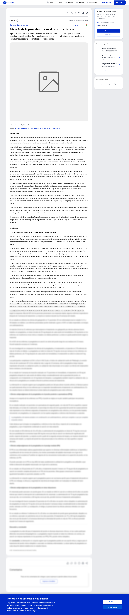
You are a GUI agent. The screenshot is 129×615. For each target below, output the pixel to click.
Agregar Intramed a (79, 25)
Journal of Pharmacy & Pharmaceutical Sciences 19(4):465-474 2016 (38, 128)
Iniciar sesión (112, 607)
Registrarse (112, 602)
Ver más (107, 71)
